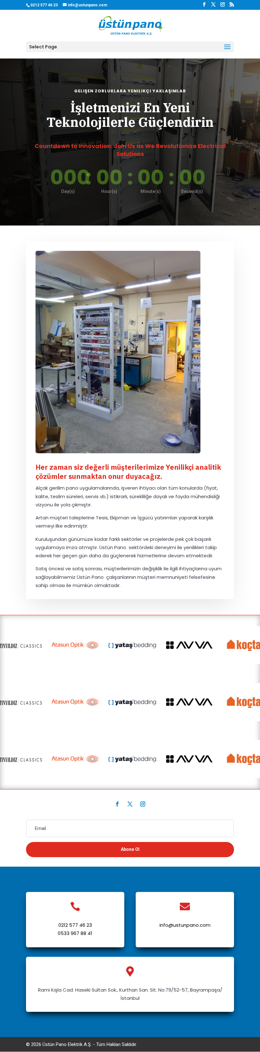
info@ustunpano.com (185, 925)
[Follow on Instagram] (143, 804)
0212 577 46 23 (75, 925)
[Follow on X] (130, 804)
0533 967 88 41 (75, 933)
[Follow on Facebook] (117, 804)
